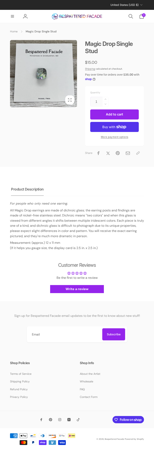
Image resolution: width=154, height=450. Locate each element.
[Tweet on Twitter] (108, 153)
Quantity (95, 92)
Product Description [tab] (27, 189)
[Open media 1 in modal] (43, 73)
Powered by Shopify (134, 439)
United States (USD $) (124, 5)
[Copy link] (138, 153)
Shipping (90, 68)
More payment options (114, 136)
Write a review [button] (77, 289)
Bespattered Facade (114, 439)
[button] (12, 16)
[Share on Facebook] (98, 153)
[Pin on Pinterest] (118, 153)
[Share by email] (127, 153)
